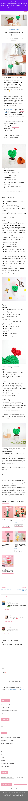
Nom (3, 668)
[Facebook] (11, 788)
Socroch (7, 38)
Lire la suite (6, 526)
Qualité (3, 724)
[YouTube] (14, 788)
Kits (2, 754)
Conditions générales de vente (9, 710)
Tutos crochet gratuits (14, 29)
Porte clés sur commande (7, 763)
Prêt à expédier (5, 766)
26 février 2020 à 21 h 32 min (13, 629)
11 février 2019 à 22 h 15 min (13, 603)
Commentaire (5, 648)
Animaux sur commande (7, 740)
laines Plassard (9, 109)
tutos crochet (5, 503)
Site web (4, 677)
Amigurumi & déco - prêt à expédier (10, 737)
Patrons (3, 760)
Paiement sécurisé (6, 727)
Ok (14, 798)
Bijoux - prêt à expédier (7, 743)
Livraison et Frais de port (7, 704)
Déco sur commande (6, 749)
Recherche (20, 777)
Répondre (6, 609)
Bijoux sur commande (6, 746)
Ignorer (18, 8)
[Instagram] (16, 788)
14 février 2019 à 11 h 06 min (16, 617)
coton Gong (15, 127)
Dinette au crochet (6, 751)
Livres (2, 757)
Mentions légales (5, 707)
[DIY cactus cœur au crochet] (14, 20)
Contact (3, 713)
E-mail (4, 672)
